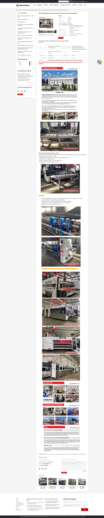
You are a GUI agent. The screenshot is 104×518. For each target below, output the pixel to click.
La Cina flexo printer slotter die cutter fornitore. (40, 516)
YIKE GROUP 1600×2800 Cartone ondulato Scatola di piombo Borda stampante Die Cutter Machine (82, 487)
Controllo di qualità (19, 504)
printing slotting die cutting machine (63, 454)
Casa (17, 10)
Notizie (17, 508)
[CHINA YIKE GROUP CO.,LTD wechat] (25, 91)
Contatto (61, 37)
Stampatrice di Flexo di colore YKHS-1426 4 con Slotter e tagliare (35, 503)
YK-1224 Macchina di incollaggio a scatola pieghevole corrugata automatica (52, 502)
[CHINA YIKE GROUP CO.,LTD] (23, 5)
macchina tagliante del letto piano (24, 45)
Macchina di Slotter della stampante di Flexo (31, 10)
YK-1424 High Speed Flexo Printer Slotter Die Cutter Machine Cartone (35, 509)
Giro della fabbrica (19, 503)
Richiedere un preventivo (77, 1)
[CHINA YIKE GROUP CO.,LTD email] (18, 91)
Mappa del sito (19, 509)
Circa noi (17, 501)
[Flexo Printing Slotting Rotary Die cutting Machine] (45, 22)
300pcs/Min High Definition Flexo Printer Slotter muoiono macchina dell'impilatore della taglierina (52, 487)
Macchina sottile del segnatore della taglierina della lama (25, 48)
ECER (84, 516)
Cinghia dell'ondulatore (22, 19)
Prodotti (20, 10)
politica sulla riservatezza (25, 516)
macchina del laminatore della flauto (25, 41)
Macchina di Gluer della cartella (24, 35)
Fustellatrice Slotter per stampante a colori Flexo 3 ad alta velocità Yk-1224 (62, 487)
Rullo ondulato (20, 22)
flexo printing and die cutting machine (78, 454)
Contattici (18, 506)
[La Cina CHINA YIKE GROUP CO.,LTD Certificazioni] (21, 63)
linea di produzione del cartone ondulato (25, 15)
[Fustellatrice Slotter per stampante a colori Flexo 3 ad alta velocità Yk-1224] (62, 481)
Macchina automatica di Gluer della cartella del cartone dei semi (52, 505)
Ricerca (70, 1)
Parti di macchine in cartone (23, 55)
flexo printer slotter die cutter (50, 454)
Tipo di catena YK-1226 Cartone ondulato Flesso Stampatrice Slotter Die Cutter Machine (72, 487)
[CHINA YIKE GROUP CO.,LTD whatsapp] (22, 91)
